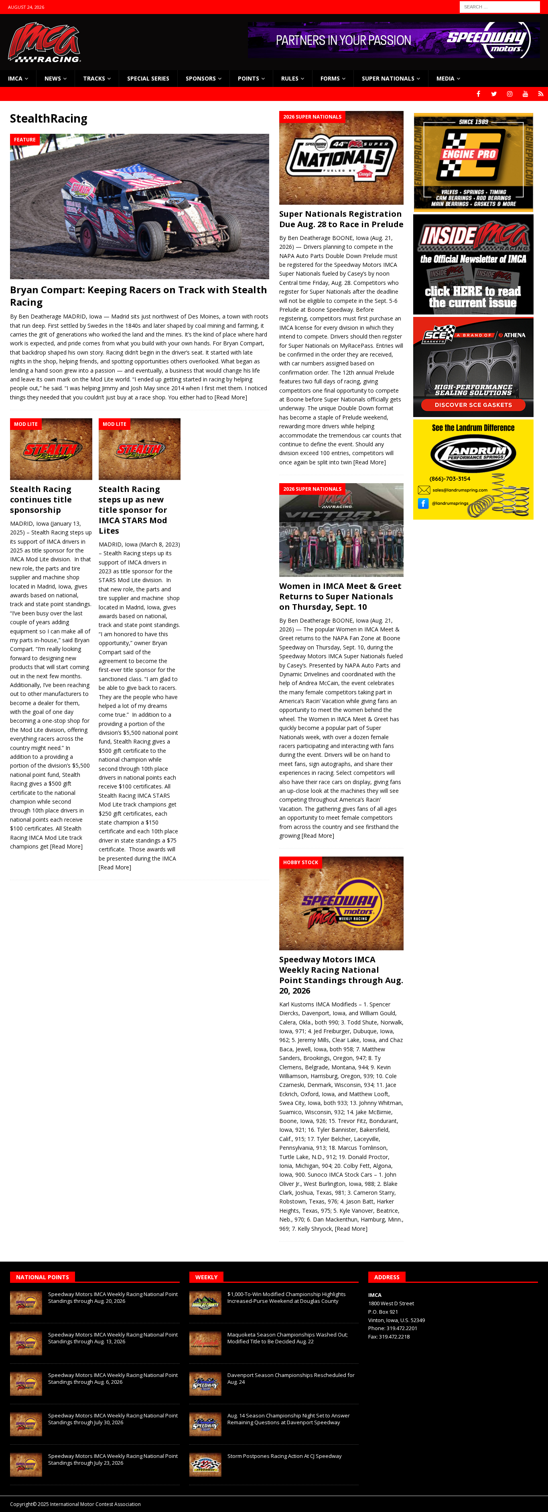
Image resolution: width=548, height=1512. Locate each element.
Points (248, 78)
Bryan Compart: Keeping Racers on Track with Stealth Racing (138, 295)
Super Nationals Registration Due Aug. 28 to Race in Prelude (341, 219)
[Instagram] (510, 94)
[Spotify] (541, 94)
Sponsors (201, 78)
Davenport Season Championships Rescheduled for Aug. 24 (291, 1378)
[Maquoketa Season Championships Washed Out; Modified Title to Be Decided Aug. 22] (205, 1343)
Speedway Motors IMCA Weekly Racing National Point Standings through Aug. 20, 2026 (341, 975)
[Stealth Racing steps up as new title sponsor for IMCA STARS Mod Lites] (140, 449)
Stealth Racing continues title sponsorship (41, 499)
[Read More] (231, 397)
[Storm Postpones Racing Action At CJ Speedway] (205, 1465)
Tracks (94, 78)
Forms (330, 78)
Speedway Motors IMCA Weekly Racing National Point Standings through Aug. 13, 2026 (113, 1338)
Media (445, 78)
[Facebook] (478, 94)
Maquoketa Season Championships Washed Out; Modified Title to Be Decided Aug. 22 (287, 1338)
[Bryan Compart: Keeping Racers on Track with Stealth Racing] (139, 206)
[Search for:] (500, 6)
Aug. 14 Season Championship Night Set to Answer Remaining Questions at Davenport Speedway (288, 1419)
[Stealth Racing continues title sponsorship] (51, 449)
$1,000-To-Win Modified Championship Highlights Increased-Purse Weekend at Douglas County (286, 1297)
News (53, 78)
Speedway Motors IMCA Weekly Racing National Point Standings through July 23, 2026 (113, 1459)
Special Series (148, 78)
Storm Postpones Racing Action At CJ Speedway (284, 1456)
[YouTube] (525, 94)
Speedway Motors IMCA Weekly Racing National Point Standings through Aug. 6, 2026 (113, 1378)
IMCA (15, 78)
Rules (289, 78)
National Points (42, 1277)
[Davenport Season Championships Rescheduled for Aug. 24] (205, 1384)
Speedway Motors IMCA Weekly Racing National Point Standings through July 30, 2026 (113, 1419)
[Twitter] (494, 94)
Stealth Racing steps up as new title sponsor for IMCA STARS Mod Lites (133, 510)
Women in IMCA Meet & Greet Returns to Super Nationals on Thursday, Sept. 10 (340, 596)
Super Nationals (388, 78)
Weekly (206, 1277)
